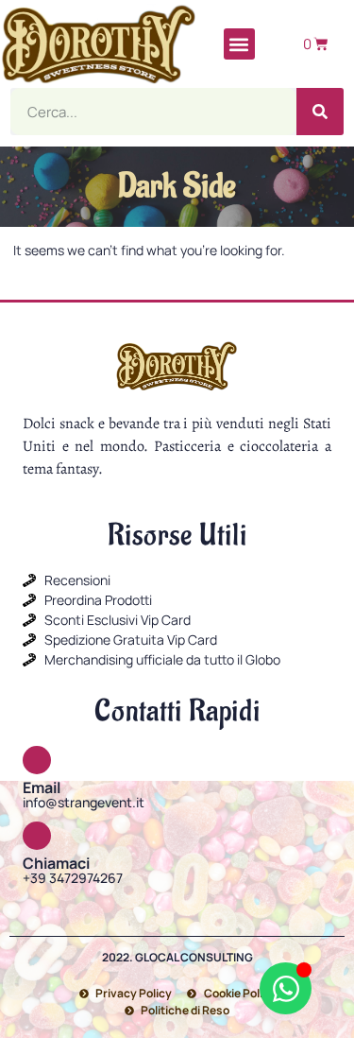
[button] (239, 44)
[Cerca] (320, 111)
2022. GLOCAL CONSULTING (177, 957)
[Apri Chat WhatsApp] (286, 988)
